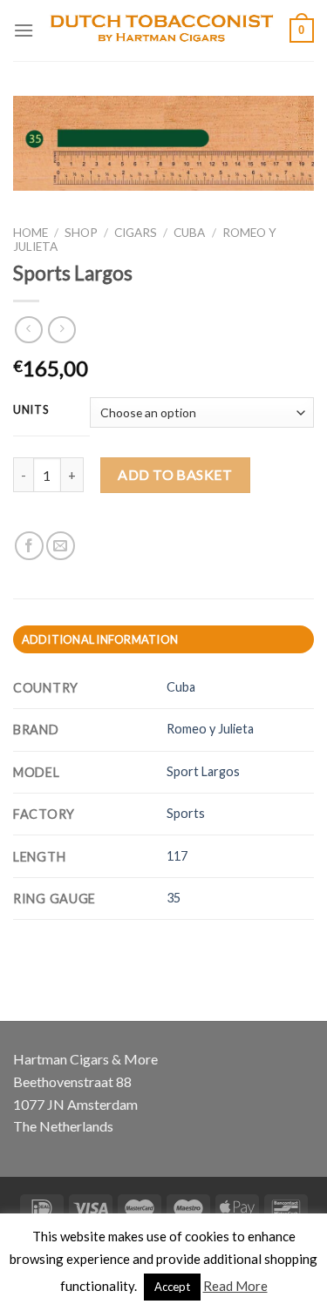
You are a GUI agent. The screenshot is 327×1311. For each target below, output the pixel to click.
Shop (81, 233)
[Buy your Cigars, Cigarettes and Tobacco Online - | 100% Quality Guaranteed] (161, 30)
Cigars (135, 233)
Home (30, 233)
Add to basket (175, 474)
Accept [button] (172, 1287)
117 (177, 855)
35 (174, 897)
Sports (186, 813)
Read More (235, 1286)
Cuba (189, 233)
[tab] (163, 639)
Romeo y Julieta (210, 728)
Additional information (100, 639)
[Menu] (23, 30)
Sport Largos (203, 771)
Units (31, 410)
